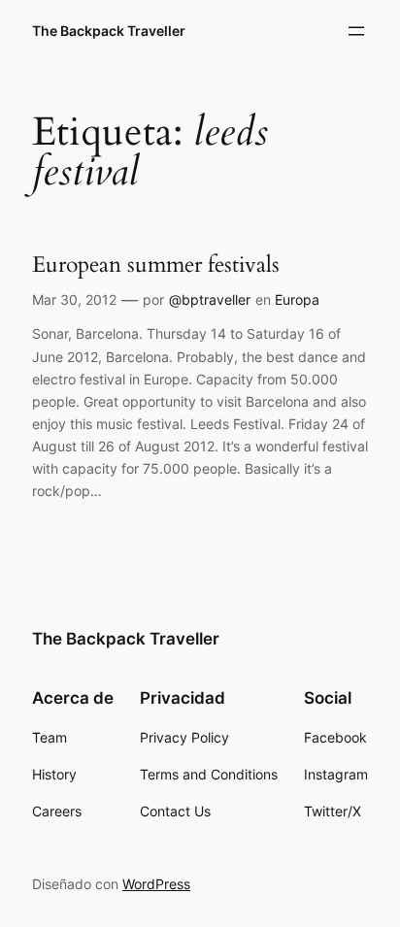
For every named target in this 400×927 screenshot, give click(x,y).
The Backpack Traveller (108, 30)
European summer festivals (156, 265)
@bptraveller (209, 299)
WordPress (156, 884)
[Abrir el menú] (356, 31)
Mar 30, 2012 (74, 299)
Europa (297, 299)
